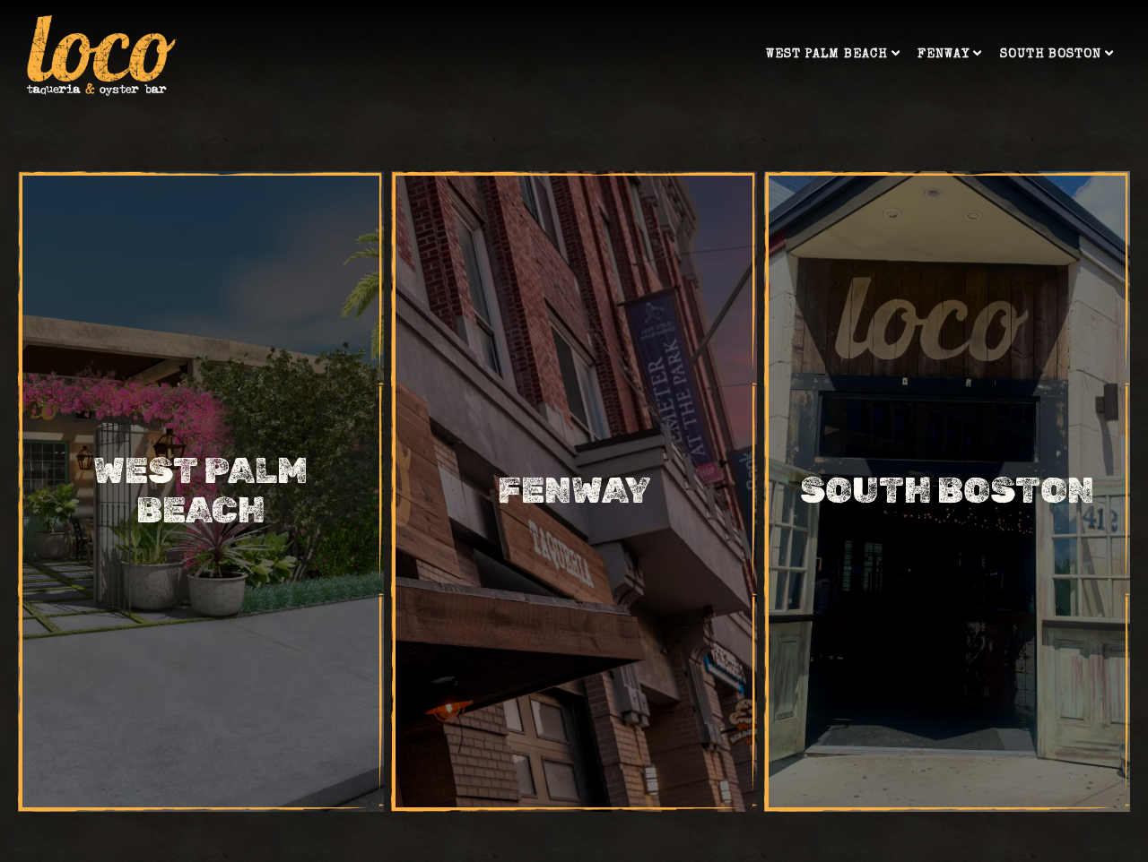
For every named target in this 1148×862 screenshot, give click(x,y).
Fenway (950, 54)
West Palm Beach (833, 54)
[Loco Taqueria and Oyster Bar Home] (102, 54)
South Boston (1057, 54)
